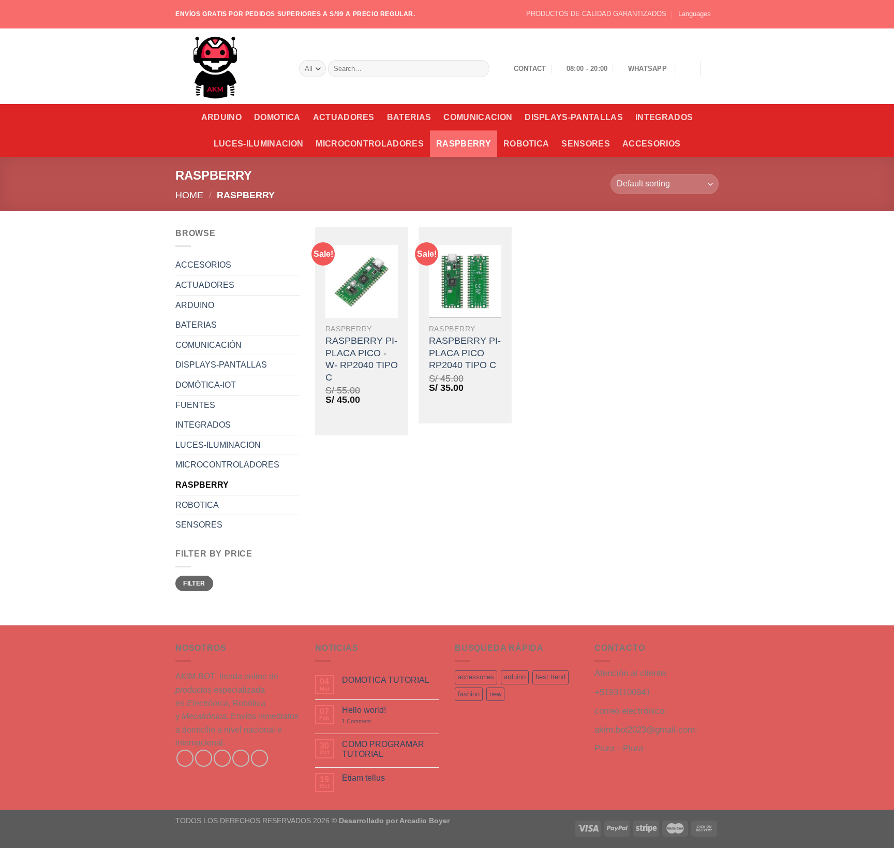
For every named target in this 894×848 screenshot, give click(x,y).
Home (189, 194)
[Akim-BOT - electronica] (229, 66)
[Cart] (713, 68)
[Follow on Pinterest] (259, 758)
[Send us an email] (240, 758)
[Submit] (479, 69)
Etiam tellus (363, 777)
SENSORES (585, 143)
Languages (694, 14)
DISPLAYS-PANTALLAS (574, 117)
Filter (194, 583)
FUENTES (195, 405)
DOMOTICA (277, 117)
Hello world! (364, 710)
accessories (476, 677)
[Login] (687, 68)
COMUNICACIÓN (208, 345)
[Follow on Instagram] (203, 758)
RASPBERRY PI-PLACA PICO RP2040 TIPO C (465, 352)
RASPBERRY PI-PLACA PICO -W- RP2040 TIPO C (361, 358)
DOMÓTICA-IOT (205, 385)
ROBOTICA (526, 143)
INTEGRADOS (664, 117)
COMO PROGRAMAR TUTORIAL (383, 749)
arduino (515, 677)
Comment (356, 721)
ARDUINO (221, 117)
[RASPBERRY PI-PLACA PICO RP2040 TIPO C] (465, 281)
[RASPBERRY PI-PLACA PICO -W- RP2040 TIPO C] (361, 281)
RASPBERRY (463, 143)
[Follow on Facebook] (184, 758)
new (495, 694)
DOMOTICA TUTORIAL (385, 680)
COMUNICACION (477, 117)
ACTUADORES (344, 117)
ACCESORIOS (651, 143)
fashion (469, 694)
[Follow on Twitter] (222, 758)
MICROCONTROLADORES (370, 143)
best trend (550, 677)
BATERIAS (409, 117)
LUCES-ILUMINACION (258, 143)
